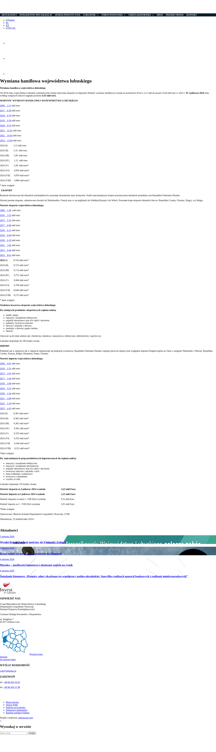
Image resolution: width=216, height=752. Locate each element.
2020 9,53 (5, 125)
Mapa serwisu (12, 702)
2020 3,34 (5, 393)
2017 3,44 (5, 378)
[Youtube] (13, 73)
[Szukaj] (10, 20)
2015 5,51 (5, 220)
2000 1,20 (5, 210)
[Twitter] (13, 58)
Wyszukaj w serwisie (15, 727)
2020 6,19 (5, 240)
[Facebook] (13, 43)
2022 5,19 (5, 403)
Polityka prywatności (15, 707)
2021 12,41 (6, 130)
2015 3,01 (5, 373)
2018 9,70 (5, 115)
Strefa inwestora (112, 15)
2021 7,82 (5, 245)
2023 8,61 (5, 255)
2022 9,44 (5, 250)
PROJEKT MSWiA (175, 15)
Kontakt (191, 15)
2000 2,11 (5, 105)
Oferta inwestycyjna (67, 15)
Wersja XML (12, 705)
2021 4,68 (5, 398)
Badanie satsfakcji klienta (17, 713)
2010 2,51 (5, 368)
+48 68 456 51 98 (11, 687)
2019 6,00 (5, 235)
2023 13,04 (6, 140)
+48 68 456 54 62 (11, 682)
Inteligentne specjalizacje (36, 15)
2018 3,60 (5, 383)
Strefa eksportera (139, 15)
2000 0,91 (5, 363)
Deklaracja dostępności (16, 710)
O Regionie (89, 15)
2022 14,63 (6, 135)
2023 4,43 (5, 408)
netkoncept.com (25, 717)
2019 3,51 (5, 388)
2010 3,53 (5, 215)
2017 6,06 (5, 225)
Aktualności (9, 15)
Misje (160, 15)
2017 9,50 (5, 110)
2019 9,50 (5, 120)
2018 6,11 (5, 230)
